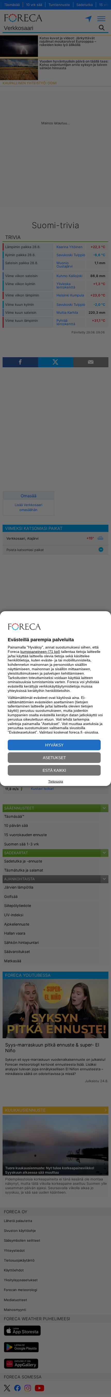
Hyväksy (54, 745)
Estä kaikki (54, 770)
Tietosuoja (55, 781)
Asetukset (54, 757)
